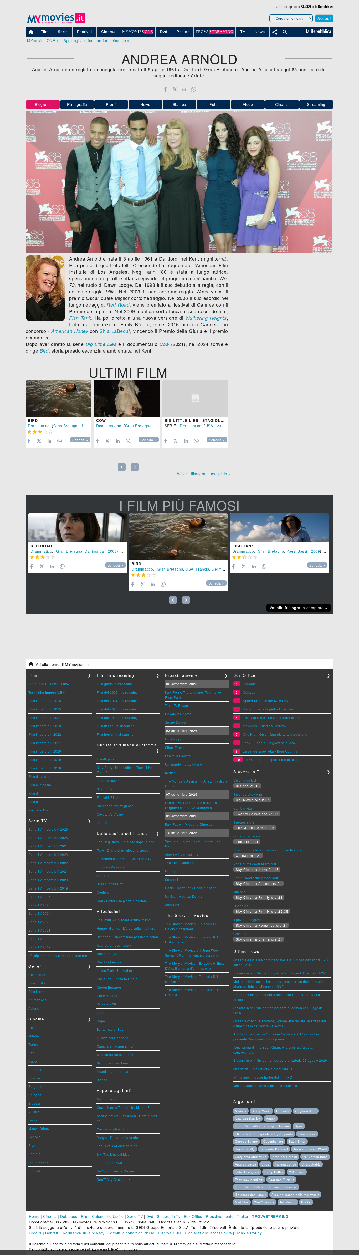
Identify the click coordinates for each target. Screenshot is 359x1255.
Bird (44, 350)
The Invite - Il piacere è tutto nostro (124, 920)
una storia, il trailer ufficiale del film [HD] (264, 1068)
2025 (54, 684)
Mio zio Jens (106, 1099)
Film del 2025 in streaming (117, 692)
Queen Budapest (110, 987)
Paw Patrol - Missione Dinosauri (190, 824)
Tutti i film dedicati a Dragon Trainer (262, 1126)
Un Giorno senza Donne (115, 1171)
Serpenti (171, 879)
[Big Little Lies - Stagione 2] (195, 398)
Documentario (108, 425)
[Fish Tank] (279, 527)
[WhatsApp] (194, 89)
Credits (35, 1233)
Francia (202, 569)
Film (85, 1216)
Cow (164, 344)
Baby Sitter (297, 1141)
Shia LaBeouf (115, 330)
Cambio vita (242, 808)
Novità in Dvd (38, 810)
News (145, 104)
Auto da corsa (245, 1164)
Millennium (297, 1172)
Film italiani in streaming (116, 726)
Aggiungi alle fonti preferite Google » (96, 40)
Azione (33, 1008)
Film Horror (37, 991)
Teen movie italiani (249, 1179)
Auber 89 (172, 904)
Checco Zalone (246, 1141)
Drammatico (38, 425)
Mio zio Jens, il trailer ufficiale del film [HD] (266, 1085)
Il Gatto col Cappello (113, 1037)
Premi (111, 104)
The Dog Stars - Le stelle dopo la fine (126, 842)
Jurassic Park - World (310, 1149)
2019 (221, 425)
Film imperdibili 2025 (44, 709)
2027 (32, 684)
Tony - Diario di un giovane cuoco (123, 850)
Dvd (149, 1216)
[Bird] (58, 398)
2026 (43, 684)
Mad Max (242, 1202)
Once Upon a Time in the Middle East (126, 1107)
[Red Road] (77, 527)
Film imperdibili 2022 (44, 734)
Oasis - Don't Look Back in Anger (190, 888)
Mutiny (170, 871)
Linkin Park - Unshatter (114, 970)
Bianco (102, 1080)
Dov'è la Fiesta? (109, 962)
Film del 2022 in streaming (117, 717)
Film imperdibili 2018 (44, 768)
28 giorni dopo (305, 1111)
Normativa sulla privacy (84, 1233)
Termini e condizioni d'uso (131, 1233)
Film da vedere (40, 776)
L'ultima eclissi (244, 780)
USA (86, 425)
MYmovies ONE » (42, 40)
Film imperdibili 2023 (44, 726)
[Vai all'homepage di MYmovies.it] (56, 22)
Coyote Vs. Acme (110, 814)
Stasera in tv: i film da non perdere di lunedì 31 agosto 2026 (279, 973)
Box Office (193, 1216)
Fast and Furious (281, 1179)
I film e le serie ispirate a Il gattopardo (264, 1134)
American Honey (69, 331)
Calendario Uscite (108, 1216)
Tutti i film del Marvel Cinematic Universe (266, 1187)
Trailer (243, 1216)
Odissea (249, 692)
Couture (103, 892)
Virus (265, 1164)
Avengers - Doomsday (114, 945)
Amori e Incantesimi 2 (182, 854)
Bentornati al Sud (110, 1029)
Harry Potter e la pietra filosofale (122, 900)
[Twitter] (174, 89)
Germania (220, 569)
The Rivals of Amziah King (117, 1146)
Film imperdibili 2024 (44, 717)
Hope (101, 1021)
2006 (112, 551)
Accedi (324, 18)
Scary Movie (261, 1111)
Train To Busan (108, 780)
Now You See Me (247, 1118)
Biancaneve (307, 1134)
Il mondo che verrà (247, 794)
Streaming (316, 104)
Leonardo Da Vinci (274, 1149)
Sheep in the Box (110, 884)
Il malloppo (105, 759)
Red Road (118, 304)
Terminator (288, 1202)
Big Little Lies (101, 344)
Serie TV (135, 1216)
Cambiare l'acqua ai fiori (116, 1046)
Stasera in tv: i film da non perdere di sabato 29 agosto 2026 (280, 1060)
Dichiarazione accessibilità (208, 1233)
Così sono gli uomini (113, 1129)
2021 (159, 425)
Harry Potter (273, 1172)
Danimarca (94, 551)
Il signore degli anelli (250, 1194)
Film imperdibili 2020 (44, 751)
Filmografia (77, 104)
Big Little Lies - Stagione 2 (196, 420)
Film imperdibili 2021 (44, 742)
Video (248, 104)
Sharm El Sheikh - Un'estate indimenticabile (267, 850)
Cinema (282, 104)
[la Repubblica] (324, 6)
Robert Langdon (247, 1172)
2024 (65, 684)
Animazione (37, 1000)
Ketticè (102, 822)
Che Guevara (264, 1202)
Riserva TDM (169, 1233)
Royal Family (245, 1149)
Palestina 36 (106, 1004)
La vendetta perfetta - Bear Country (124, 858)
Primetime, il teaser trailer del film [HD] (263, 1077)
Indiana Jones (285, 1164)
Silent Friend (107, 789)
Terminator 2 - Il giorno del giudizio (272, 759)
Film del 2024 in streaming (117, 700)
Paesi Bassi (296, 551)
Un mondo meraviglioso (115, 806)
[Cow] (127, 398)
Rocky (306, 1202)
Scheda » (80, 440)
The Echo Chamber (180, 862)
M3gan (271, 1118)
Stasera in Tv (169, 1216)
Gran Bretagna (66, 425)
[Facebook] (165, 89)
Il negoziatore (244, 822)
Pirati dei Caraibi (284, 1157)
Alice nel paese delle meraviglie (295, 1194)
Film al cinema (39, 785)
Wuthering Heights (206, 317)
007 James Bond (315, 1157)
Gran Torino (242, 933)
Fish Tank (80, 317)
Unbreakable (311, 1164)
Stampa (179, 104)
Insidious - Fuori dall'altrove (264, 726)
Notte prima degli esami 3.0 (254, 864)
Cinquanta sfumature (250, 1157)
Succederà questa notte (115, 1054)
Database (68, 1216)
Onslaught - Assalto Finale (117, 979)
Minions (239, 892)
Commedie (36, 974)
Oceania (249, 684)
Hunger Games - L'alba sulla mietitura (126, 928)
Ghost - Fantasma (247, 836)
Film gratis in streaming (115, 684)
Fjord (101, 1012)
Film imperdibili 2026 (44, 700)
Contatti (52, 1233)
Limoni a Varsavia (111, 867)
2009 (315, 551)
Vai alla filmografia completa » (204, 473)
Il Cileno (103, 875)
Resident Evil (107, 953)
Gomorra (283, 1111)
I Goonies (240, 905)
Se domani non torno (113, 1063)
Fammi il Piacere (110, 797)
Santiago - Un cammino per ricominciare (128, 936)
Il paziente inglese (247, 919)
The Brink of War (109, 1162)
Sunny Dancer (176, 722)
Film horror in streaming (115, 734)
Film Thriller (37, 983)
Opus (299, 1126)
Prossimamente (220, 1216)
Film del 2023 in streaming (117, 709)
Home (34, 1216)
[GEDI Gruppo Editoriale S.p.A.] (306, 6)
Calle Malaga (107, 995)
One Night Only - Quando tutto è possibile (275, 734)
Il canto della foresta (112, 1071)
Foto (213, 104)
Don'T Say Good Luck (113, 1179)
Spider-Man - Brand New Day (265, 700)
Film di (33, 793)
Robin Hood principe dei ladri (256, 878)
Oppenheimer (273, 1141)
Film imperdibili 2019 (44, 759)
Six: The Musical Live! (114, 1154)
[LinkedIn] (184, 89)
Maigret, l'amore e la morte (117, 1137)
